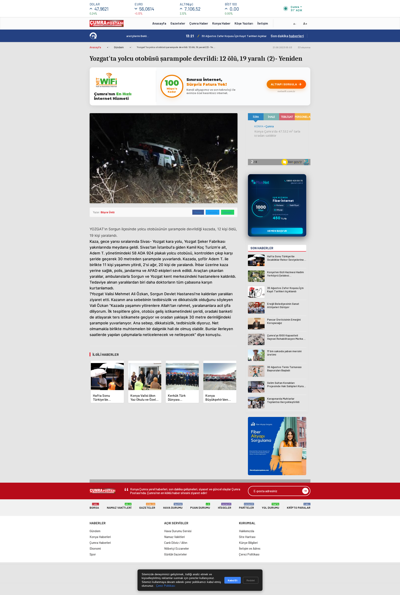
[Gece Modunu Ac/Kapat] (286, 25)
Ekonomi (95, 548)
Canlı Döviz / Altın (175, 542)
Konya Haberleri (100, 537)
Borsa (94, 506)
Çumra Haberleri (100, 542)
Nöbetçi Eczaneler (176, 548)
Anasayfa (159, 23)
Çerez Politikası (249, 554)
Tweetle (212, 212)
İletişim (262, 23)
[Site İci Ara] (280, 25)
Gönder (227, 212)
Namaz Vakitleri (119, 506)
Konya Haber (221, 23)
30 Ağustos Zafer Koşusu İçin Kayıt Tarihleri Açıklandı (176, 36)
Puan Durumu (200, 506)
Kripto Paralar (298, 506)
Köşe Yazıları (244, 23)
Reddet (250, 580)
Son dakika (287, 36)
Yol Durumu (270, 506)
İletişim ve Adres (249, 548)
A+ (305, 23)
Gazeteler (177, 23)
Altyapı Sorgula (284, 84)
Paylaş (198, 212)
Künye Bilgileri (248, 542)
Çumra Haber (198, 23)
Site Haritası (247, 537)
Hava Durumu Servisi (177, 531)
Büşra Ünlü (108, 212)
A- (294, 23)
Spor (93, 554)
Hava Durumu (172, 506)
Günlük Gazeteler (175, 554)
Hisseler (224, 506)
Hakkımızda (246, 531)
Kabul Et (233, 580)
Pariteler (246, 506)
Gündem (119, 47)
